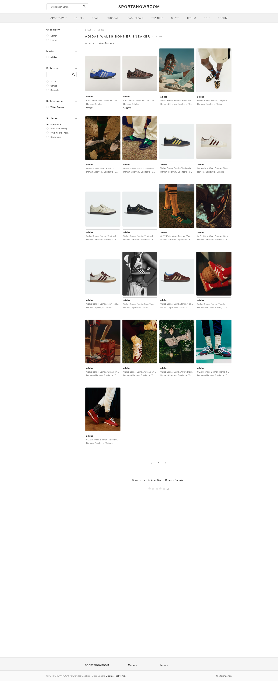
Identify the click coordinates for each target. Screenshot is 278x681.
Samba (53, 85)
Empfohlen (55, 124)
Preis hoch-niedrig (58, 128)
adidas (53, 57)
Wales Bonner (57, 107)
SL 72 (53, 81)
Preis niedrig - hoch (59, 132)
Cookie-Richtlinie (115, 675)
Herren (53, 40)
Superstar (55, 90)
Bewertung (55, 137)
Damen (53, 35)
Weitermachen (224, 675)
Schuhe (89, 30)
